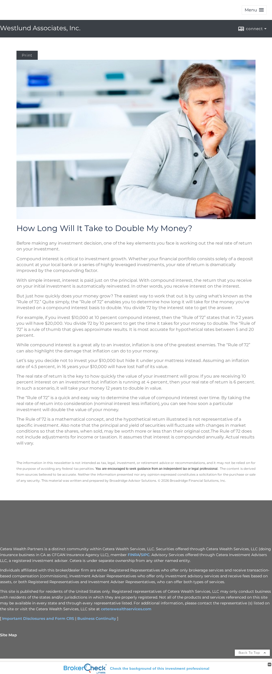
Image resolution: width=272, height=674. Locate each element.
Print (27, 55)
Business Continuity (96, 618)
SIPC (145, 554)
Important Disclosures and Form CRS (38, 618)
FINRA (133, 554)
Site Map (8, 635)
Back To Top (250, 653)
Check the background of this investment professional (159, 668)
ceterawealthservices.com (126, 609)
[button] (254, 10)
